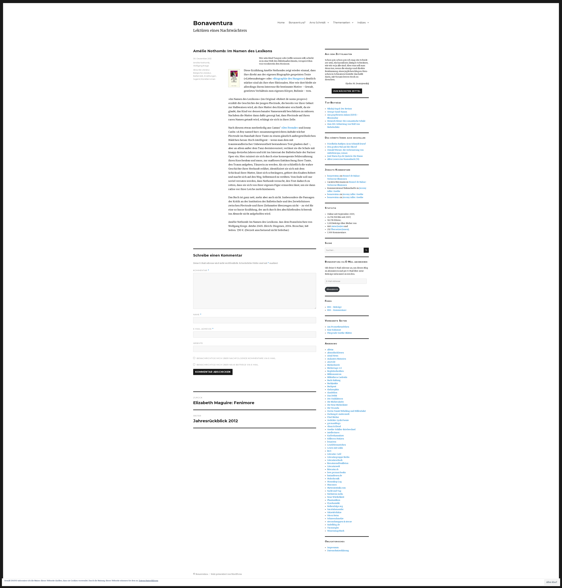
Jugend (196, 79)
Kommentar (201, 270)
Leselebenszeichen (336, 445)
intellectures (333, 432)
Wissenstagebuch (335, 531)
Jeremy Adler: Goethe (353, 194)
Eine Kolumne (334, 330)
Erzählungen (210, 76)
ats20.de (331, 362)
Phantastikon (333, 500)
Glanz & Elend (334, 426)
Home (281, 22)
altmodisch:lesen (335, 352)
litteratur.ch (332, 469)
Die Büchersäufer (335, 402)
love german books (336, 472)
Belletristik (198, 76)
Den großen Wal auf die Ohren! (342, 147)
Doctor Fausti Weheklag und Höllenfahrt (346, 411)
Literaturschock (334, 460)
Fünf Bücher (333, 417)
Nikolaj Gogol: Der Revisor (339, 109)
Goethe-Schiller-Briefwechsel (341, 429)
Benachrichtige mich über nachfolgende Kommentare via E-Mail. (236, 358)
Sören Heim (333, 515)
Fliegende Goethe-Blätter (339, 333)
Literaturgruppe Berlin (338, 457)
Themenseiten (341, 22)
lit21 (329, 451)
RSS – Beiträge (334, 307)
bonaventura (333, 176)
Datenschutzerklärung (338, 550)
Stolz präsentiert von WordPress (226, 574)
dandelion (332, 392)
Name (197, 314)
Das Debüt (332, 395)
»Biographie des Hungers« (288, 78)
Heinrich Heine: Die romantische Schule (346, 121)
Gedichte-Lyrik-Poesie (338, 420)
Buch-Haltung (334, 380)
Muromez (332, 485)
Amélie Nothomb (201, 62)
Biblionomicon (334, 374)
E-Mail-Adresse (203, 329)
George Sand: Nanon (337, 112)
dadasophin (333, 389)
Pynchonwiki (333, 503)
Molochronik (333, 478)
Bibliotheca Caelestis (337, 377)
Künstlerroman (208, 79)
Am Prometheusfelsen (338, 327)
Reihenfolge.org (335, 506)
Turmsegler (333, 528)
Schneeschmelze (335, 518)
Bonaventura (213, 23)
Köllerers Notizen (335, 438)
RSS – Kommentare (336, 310)
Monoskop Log (334, 481)
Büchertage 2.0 (334, 368)
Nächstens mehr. (335, 494)
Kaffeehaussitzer (335, 435)
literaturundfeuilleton (337, 463)
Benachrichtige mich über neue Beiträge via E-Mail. (228, 364)
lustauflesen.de (334, 475)
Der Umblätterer (335, 399)
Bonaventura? (297, 22)
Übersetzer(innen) (340, 229)
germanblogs (333, 423)
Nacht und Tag (334, 491)
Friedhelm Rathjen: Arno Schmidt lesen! (346, 144)
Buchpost (331, 386)
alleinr (330, 349)
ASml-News (332, 356)
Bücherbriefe (333, 365)
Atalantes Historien (336, 359)
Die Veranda (333, 408)
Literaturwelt (333, 466)
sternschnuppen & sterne (339, 521)
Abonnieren (332, 289)
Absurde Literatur (201, 70)
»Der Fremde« (289, 127)
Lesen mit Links (335, 448)
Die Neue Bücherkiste (337, 405)
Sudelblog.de (333, 524)
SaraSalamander (335, 509)
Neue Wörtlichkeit (335, 497)
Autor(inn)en (337, 226)
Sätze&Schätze (334, 512)
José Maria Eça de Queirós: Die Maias (345, 156)
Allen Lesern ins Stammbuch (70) (343, 159)
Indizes (361, 22)
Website (198, 343)
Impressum (333, 547)
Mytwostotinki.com (336, 488)
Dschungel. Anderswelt (338, 414)
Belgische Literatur (202, 73)
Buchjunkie (332, 383)
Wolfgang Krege (201, 66)
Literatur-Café (334, 454)
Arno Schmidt (318, 22)
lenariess (331, 442)
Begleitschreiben (335, 371)
